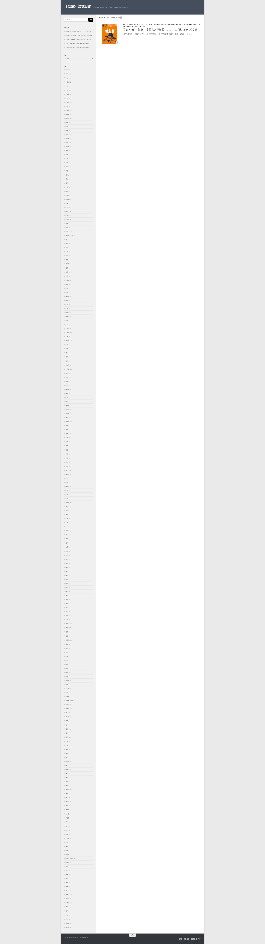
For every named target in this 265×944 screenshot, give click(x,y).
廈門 (67, 353)
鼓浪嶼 (67, 927)
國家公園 (68, 211)
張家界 (67, 365)
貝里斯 (67, 818)
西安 (67, 797)
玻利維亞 (68, 640)
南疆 (67, 158)
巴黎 (67, 336)
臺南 (67, 733)
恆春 (67, 381)
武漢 (67, 510)
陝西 (67, 866)
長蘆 (67, 842)
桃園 (67, 498)
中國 (67, 78)
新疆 (169, 24)
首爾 (136, 26)
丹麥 (67, 90)
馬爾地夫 (68, 903)
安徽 (67, 272)
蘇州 (67, 781)
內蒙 (67, 130)
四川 (67, 207)
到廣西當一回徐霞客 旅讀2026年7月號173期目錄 (78, 31)
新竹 (67, 429)
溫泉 (67, 603)
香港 (140, 26)
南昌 (67, 154)
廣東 (67, 357)
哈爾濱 (67, 195)
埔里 (67, 223)
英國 (187, 24)
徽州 (67, 377)
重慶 (67, 834)
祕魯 (67, 656)
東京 (67, 466)
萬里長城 (68, 761)
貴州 (67, 822)
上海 (67, 74)
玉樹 (67, 636)
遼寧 (67, 830)
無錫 (67, 632)
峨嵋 (67, 320)
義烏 (67, 721)
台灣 (67, 183)
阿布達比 (195, 24)
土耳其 (145, 24)
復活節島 (68, 369)
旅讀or (173, 24)
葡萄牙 (67, 769)
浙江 (67, 563)
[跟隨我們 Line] (195, 939)
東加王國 (68, 470)
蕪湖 (67, 777)
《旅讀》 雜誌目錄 (77, 6)
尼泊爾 (67, 296)
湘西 (67, 595)
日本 (67, 438)
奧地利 (67, 264)
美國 (67, 712)
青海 (67, 878)
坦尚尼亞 (68, 219)
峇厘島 (67, 312)
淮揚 (67, 579)
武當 (67, 514)
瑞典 (67, 644)
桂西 (67, 494)
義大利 (67, 717)
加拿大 (67, 134)
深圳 (67, 583)
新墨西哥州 (164, 24)
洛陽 (67, 559)
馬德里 (143, 26)
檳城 (67, 506)
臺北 (67, 729)
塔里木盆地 (69, 231)
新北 (67, 417)
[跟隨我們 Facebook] (180, 939)
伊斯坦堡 (131, 24)
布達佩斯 (68, 340)
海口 (67, 571)
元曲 (67, 126)
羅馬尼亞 (68, 708)
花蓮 (67, 745)
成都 (67, 393)
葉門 (67, 765)
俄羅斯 (67, 114)
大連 (67, 247)
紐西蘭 (67, 680)
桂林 (67, 490)
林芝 (67, 478)
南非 (67, 163)
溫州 (67, 599)
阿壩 (67, 850)
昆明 (67, 442)
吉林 (67, 187)
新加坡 (158, 24)
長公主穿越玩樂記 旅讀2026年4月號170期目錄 (78, 43)
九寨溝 (67, 94)
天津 (67, 256)
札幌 (67, 458)
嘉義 (67, 203)
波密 (67, 551)
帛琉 (67, 344)
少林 (67, 292)
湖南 (67, 591)
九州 (67, 98)
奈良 (67, 260)
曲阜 (67, 446)
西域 (67, 793)
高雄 (67, 907)
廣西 (67, 361)
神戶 (67, 660)
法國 (67, 547)
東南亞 (67, 474)
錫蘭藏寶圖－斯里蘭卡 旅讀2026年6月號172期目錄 (79, 35)
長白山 (67, 838)
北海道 (67, 146)
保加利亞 (68, 118)
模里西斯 (68, 502)
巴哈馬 (67, 328)
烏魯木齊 (68, 628)
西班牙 (67, 801)
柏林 (67, 482)
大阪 (67, 251)
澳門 (67, 615)
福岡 (67, 664)
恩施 (67, 385)
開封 (67, 846)
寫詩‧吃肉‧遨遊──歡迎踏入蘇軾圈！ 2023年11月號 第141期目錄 (160, 29)
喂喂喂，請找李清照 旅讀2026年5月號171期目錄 (78, 39)
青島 (67, 874)
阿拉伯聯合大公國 (70, 858)
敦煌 (67, 401)
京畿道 (67, 102)
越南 (67, 826)
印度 (138, 24)
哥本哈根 (68, 199)
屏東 (67, 300)
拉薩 (67, 397)
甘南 (67, 648)
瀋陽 (67, 619)
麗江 (67, 911)
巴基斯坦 (68, 332)
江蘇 (67, 522)
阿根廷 (67, 862)
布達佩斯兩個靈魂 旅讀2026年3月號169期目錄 (78, 47)
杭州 (67, 462)
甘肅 (67, 652)
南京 (67, 150)
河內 (67, 535)
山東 (67, 304)
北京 (135, 24)
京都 (67, 106)
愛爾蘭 (67, 389)
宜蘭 (67, 276)
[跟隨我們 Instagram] (184, 939)
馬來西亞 (68, 894)
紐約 (180, 24)
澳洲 (67, 611)
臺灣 (183, 24)
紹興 (67, 684)
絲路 (67, 692)
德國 (67, 373)
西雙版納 (68, 810)
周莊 (67, 191)
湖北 (67, 587)
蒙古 (67, 773)
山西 (67, 308)
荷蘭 (67, 753)
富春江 (67, 280)
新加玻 (67, 413)
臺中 (67, 725)
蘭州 (67, 785)
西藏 (67, 806)
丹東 (67, 86)
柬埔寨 (67, 486)
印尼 (67, 167)
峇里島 (67, 316)
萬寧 (67, 757)
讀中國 (190, 24)
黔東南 (67, 923)
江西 (67, 526)
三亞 (67, 70)
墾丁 (67, 239)
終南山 (67, 688)
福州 (67, 668)
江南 (67, 518)
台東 (142, 24)
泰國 (177, 24)
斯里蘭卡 (153, 24)
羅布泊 (67, 704)
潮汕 (67, 607)
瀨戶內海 (68, 624)
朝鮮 (67, 454)
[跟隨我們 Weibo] (199, 939)
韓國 (133, 26)
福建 (67, 672)
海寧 (67, 575)
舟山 (67, 741)
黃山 (67, 915)
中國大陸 (125, 24)
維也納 (67, 696)
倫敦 (67, 122)
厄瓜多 (67, 175)
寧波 (67, 284)
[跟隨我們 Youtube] (191, 939)
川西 (67, 324)
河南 (67, 539)
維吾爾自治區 (69, 700)
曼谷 (67, 450)
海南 (67, 567)
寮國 (67, 288)
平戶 (67, 349)
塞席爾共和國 (69, 235)
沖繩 (67, 531)
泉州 (67, 543)
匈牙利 (67, 138)
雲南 (67, 870)
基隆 (67, 227)
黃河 (67, 919)
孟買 (149, 24)
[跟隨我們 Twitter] (188, 939)
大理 (67, 243)
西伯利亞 (68, 789)
